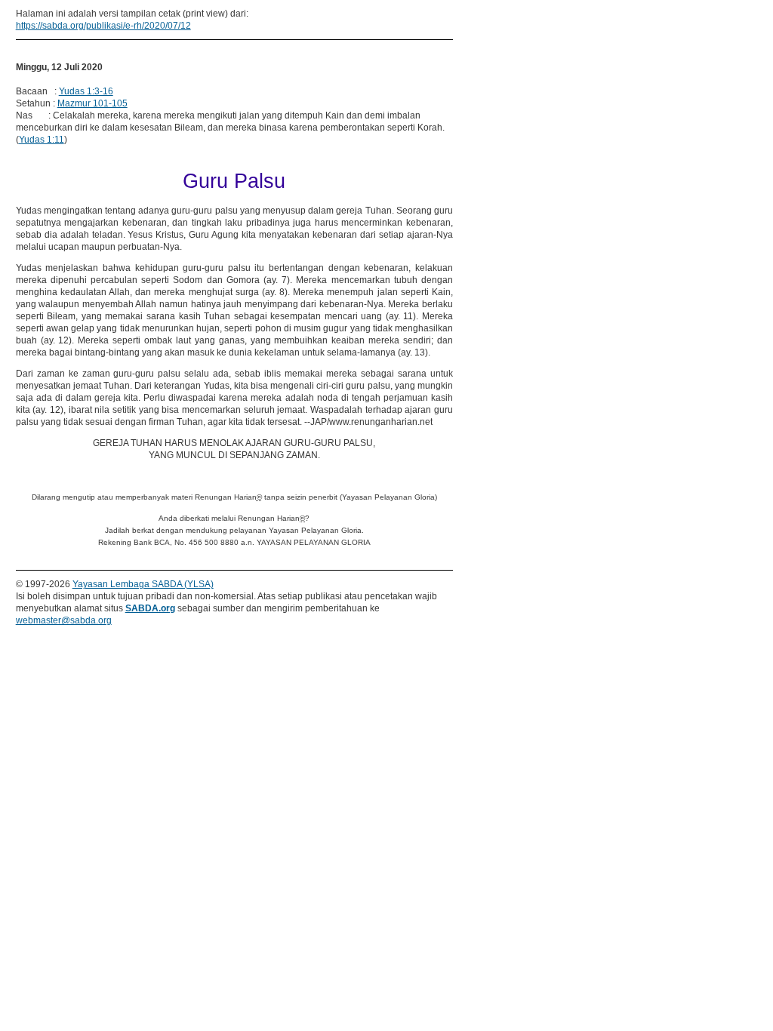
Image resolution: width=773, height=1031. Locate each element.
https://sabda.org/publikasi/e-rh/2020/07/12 (103, 25)
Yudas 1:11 (41, 139)
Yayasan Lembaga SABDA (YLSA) (143, 584)
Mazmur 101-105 (92, 103)
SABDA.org (150, 608)
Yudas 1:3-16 (86, 91)
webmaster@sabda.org (64, 620)
